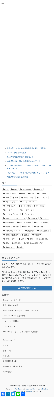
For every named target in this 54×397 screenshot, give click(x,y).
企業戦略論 (10, 222)
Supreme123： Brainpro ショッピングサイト (20, 311)
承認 (31, 239)
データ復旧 (40, 206)
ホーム (5, 345)
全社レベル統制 (42, 222)
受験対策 (30, 231)
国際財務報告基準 (12, 235)
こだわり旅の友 (9, 326)
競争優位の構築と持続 (34, 243)
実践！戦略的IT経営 (10, 305)
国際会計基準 (44, 231)
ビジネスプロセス (12, 214)
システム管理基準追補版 (16, 153)
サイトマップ (8, 351)
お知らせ (6, 356)
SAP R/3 (42, 193)
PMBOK (39, 189)
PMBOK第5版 (11, 193)
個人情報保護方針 (10, 361)
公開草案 (27, 227)
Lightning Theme (31, 389)
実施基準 (38, 235)
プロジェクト (29, 214)
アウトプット (29, 198)
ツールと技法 (26, 206)
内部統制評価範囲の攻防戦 (17, 177)
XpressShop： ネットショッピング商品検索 (20, 332)
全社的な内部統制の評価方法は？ (20, 157)
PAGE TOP (50, 383)
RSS (32, 193)
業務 (7, 243)
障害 (20, 247)
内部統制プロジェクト (14, 231)
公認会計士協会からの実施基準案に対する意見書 (26, 148)
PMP (23, 193)
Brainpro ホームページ (12, 300)
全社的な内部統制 (12, 227)
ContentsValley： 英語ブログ (14, 316)
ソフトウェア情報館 (11, 321)
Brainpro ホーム (9, 340)
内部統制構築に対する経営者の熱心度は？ (23, 161)
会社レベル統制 (25, 222)
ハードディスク (11, 210)
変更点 (26, 235)
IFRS (15, 189)
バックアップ (27, 210)
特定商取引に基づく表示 (12, 366)
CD (7, 189)
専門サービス (10, 239)
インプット (43, 198)
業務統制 (17, 243)
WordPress (18, 389)
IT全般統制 (27, 189)
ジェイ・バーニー (29, 202)
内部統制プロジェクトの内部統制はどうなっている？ (28, 173)
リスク (45, 218)
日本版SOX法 (43, 239)
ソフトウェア (10, 206)
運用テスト (10, 247)
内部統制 (39, 227)
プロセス (34, 218)
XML (16, 198)
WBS (7, 198)
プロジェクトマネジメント (15, 218)
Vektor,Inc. (29, 391)
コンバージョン (11, 202)
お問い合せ (7, 372)
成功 (22, 239)
